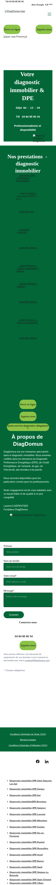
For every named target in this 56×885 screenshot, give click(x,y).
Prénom (8, 546)
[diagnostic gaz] (28, 217)
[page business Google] (19, 761)
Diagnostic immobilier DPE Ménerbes (28, 820)
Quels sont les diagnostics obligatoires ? (28, 427)
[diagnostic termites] (28, 308)
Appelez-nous (44, 29)
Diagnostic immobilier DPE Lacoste (27, 814)
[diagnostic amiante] (28, 344)
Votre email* (10, 576)
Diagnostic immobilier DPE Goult (26, 855)
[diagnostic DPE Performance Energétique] (28, 182)
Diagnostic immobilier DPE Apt (25, 795)
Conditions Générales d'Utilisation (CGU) (28, 745)
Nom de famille (12, 561)
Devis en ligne (12, 29)
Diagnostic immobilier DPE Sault (26, 867)
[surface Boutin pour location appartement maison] (27, 272)
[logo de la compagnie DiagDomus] (28, 772)
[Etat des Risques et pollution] (28, 290)
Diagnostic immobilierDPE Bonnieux (28, 801)
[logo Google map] (9, 761)
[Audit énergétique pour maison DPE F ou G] (28, 199)
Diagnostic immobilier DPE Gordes (27, 827)
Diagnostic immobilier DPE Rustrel (27, 842)
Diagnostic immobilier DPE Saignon (28, 808)
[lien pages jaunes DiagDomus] (28, 761)
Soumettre (14, 614)
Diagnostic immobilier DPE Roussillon (29, 848)
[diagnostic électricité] (28, 236)
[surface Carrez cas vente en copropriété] (28, 326)
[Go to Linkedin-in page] (46, 761)
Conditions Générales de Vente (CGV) (28, 734)
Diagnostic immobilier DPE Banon (27, 861)
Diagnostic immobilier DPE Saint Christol (30, 879)
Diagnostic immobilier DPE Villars (26, 883)
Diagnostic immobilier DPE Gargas (27, 789)
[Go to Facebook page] (39, 761)
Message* (9, 590)
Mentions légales (28, 740)
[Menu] (49, 14)
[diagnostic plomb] (28, 253)
